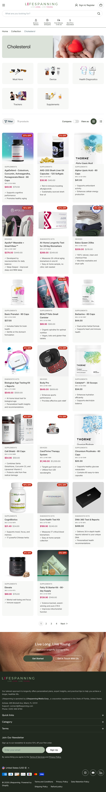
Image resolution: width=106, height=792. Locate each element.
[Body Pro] (53, 360)
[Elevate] (17, 565)
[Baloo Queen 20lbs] (88, 220)
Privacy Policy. (55, 757)
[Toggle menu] (3, 5)
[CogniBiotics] (17, 497)
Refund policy (56, 786)
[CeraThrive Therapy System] (53, 429)
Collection (16, 31)
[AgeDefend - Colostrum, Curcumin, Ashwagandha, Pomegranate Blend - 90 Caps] (17, 148)
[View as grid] (93, 121)
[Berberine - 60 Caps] (88, 292)
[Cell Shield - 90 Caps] (17, 429)
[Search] (98, 13)
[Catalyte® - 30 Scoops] (88, 360)
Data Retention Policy (80, 782)
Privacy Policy (62, 782)
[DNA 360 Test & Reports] (88, 497)
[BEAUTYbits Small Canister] (53, 292)
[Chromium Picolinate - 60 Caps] (88, 429)
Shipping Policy (41, 786)
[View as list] (101, 121)
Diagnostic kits (47, 239)
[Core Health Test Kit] (53, 497)
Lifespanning (14, 782)
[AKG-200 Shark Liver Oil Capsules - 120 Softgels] (53, 148)
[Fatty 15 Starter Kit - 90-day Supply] (53, 565)
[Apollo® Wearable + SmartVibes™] (17, 220)
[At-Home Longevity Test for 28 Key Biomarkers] (53, 220)
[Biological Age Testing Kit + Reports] (17, 360)
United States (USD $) (16, 768)
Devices (8, 239)
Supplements (11, 167)
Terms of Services (37, 757)
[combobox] (52, 13)
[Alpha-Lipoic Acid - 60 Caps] (88, 148)
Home (5, 31)
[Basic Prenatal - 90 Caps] (17, 292)
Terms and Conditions (44, 782)
